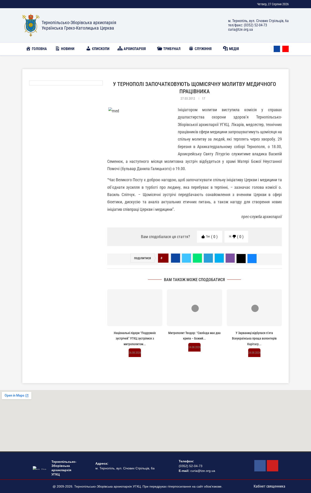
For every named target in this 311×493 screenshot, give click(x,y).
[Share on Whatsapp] (197, 258)
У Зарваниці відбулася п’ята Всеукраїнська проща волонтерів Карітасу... (254, 338)
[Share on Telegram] (208, 258)
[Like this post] (164, 258)
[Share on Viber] (230, 258)
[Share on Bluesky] (252, 258)
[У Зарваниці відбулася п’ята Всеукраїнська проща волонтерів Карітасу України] (254, 307)
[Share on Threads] (241, 258)
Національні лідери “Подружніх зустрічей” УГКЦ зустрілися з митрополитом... (135, 338)
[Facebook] (277, 49)
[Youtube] (285, 49)
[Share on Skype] (219, 258)
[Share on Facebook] (175, 258)
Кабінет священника (269, 486)
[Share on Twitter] (186, 258)
